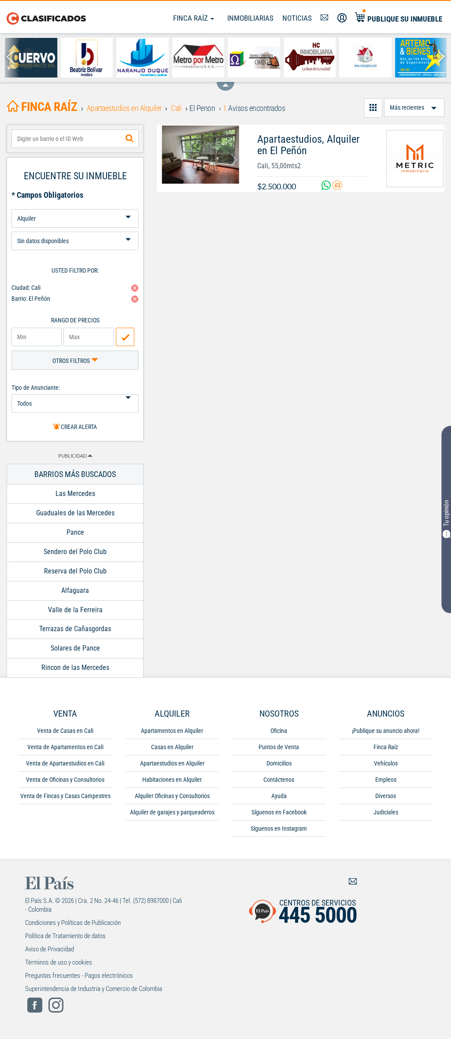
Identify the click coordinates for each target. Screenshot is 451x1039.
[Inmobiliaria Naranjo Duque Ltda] (142, 58)
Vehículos (386, 763)
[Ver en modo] (373, 108)
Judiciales (385, 812)
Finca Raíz (191, 18)
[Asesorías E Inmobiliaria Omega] (253, 58)
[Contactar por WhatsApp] (327, 186)
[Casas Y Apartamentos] (365, 58)
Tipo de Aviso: (75, 228)
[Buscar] (129, 138)
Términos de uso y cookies (58, 962)
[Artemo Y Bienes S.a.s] (421, 58)
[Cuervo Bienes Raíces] (30, 58)
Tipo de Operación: (75, 206)
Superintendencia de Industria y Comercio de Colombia (93, 989)
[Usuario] (342, 18)
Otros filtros (71, 360)
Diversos (385, 795)
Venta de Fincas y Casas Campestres (65, 795)
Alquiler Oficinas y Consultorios (172, 795)
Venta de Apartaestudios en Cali (65, 763)
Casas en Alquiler (172, 747)
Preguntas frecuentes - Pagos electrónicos (79, 976)
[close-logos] (225, 82)
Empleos (385, 779)
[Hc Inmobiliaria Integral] (309, 58)
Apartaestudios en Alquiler (172, 763)
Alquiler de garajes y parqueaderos (172, 812)
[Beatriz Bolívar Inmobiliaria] (86, 58)
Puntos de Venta (279, 747)
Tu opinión (446, 513)
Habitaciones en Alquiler (172, 779)
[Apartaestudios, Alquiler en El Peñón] (200, 154)
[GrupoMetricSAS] (415, 158)
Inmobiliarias (250, 18)
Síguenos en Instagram (279, 828)
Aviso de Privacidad (49, 949)
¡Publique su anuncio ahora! (385, 730)
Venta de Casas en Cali (65, 730)
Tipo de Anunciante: (35, 387)
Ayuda (279, 795)
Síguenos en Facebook (279, 812)
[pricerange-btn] (125, 337)
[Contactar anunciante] (337, 186)
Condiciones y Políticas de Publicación (73, 923)
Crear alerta (78, 426)
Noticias (297, 18)
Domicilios (279, 763)
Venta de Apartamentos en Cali (65, 747)
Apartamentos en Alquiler (172, 730)
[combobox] (75, 138)
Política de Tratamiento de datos (65, 936)
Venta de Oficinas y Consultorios (65, 779)
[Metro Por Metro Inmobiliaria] (198, 58)
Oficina (278, 730)
